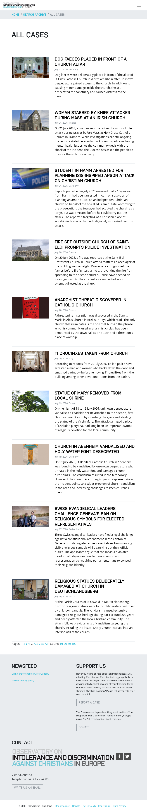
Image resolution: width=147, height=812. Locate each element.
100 (74, 644)
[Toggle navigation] (139, 5)
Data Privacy (119, 806)
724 (46, 644)
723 (41, 644)
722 (35, 644)
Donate (84, 727)
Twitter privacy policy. (23, 680)
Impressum (104, 806)
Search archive (34, 14)
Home (15, 14)
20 (65, 644)
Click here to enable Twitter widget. (30, 673)
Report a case (89, 702)
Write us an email (27, 787)
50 (69, 644)
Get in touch (89, 806)
